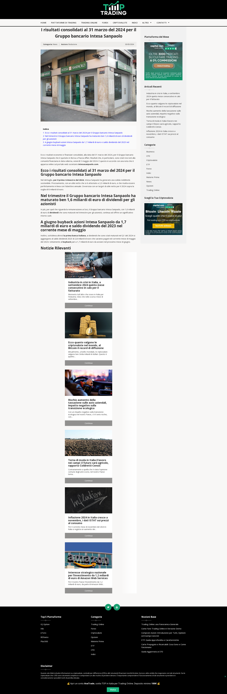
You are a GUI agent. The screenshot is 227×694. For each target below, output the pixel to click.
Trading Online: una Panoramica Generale (159, 624)
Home (43, 22)
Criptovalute (120, 22)
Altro (145, 22)
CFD (148, 156)
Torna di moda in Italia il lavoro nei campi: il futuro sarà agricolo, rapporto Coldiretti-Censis (163, 124)
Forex (105, 22)
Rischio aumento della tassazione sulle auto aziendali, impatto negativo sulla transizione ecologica (163, 113)
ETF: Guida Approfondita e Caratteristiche (160, 640)
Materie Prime (152, 177)
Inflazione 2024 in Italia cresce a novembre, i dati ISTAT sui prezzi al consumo (162, 134)
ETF (148, 164)
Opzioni (149, 185)
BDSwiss (44, 637)
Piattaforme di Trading (63, 22)
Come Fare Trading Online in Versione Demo (161, 628)
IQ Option (45, 624)
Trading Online (89, 22)
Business (150, 151)
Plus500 (44, 641)
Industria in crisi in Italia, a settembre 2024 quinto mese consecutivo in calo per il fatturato (163, 96)
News (55, 44)
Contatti (162, 22)
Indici (135, 22)
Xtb (42, 628)
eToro (43, 632)
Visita (113, 689)
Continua (88, 305)
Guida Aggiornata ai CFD (152, 651)
